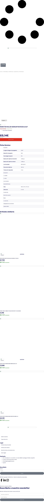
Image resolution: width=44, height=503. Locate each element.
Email (1, 468)
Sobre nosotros (4, 436)
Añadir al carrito (11, 139)
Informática (5, 71)
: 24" (4, 120)
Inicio (1, 71)
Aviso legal (3, 452)
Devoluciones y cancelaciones (8, 450)
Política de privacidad (6, 444)
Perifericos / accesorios (14, 71)
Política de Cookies (5, 447)
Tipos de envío (4, 439)
